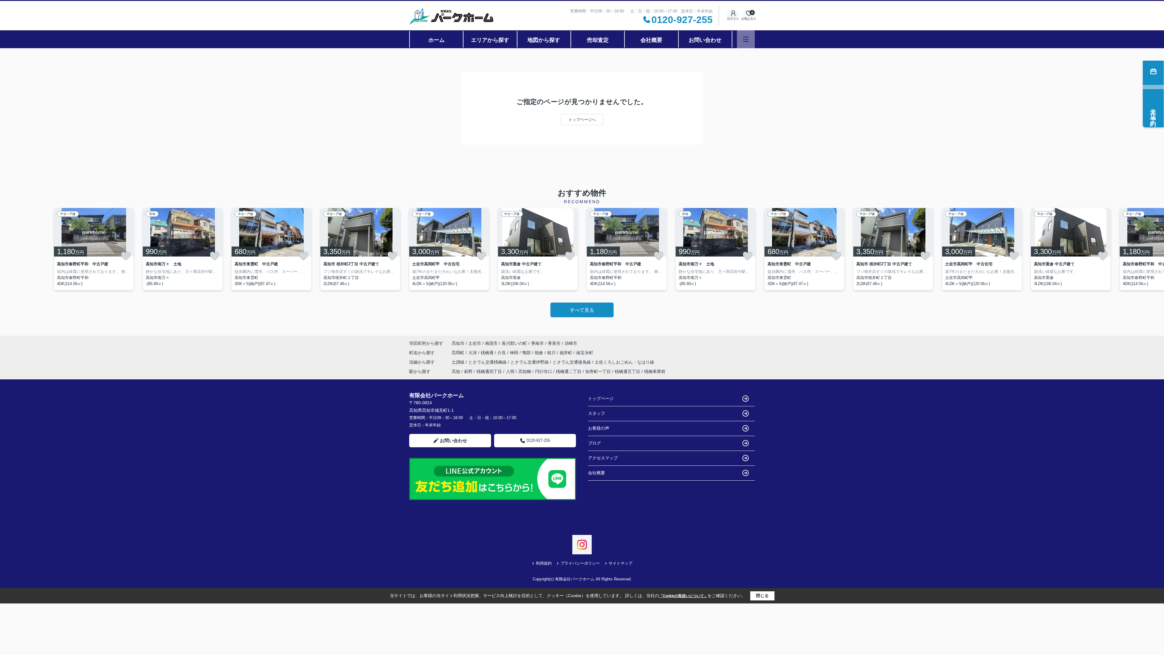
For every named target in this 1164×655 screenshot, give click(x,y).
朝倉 (539, 352)
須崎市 (570, 343)
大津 (473, 352)
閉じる (762, 595)
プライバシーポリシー (580, 563)
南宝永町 (584, 352)
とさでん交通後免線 (572, 362)
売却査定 (598, 40)
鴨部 (527, 352)
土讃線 (459, 362)
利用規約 (544, 563)
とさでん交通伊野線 (530, 362)
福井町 (567, 352)
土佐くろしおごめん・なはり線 (624, 362)
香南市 (537, 343)
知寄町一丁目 (598, 371)
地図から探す (543, 40)
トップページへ (582, 119)
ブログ (594, 443)
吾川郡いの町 (514, 343)
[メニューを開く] (746, 39)
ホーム (436, 40)
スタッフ (596, 413)
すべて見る (582, 310)
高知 (456, 371)
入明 (510, 371)
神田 (515, 352)
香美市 (554, 343)
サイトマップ (620, 563)
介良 (502, 352)
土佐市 (474, 343)
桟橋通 (488, 352)
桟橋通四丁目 (489, 371)
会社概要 (651, 40)
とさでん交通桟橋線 (488, 362)
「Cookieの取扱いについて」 (683, 596)
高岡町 (459, 352)
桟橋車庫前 (654, 371)
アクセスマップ (603, 457)
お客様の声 (598, 428)
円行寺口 (543, 371)
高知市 (458, 343)
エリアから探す (490, 40)
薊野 (468, 371)
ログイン (733, 18)
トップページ (601, 398)
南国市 (491, 343)
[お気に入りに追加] (126, 255)
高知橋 (524, 371)
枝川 (552, 352)
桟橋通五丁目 (627, 371)
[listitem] (449, 249)
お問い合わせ (705, 40)
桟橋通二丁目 (568, 371)
